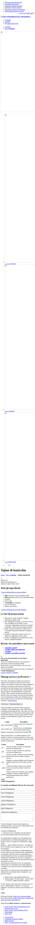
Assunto (8, 789)
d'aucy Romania (19, 910)
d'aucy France (9, 906)
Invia (3, 893)
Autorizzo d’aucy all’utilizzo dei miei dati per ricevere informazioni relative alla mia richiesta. (16, 834)
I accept (3, 672)
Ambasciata (9, 812)
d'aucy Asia (14, 908)
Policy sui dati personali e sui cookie (16, 922)
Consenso (8, 831)
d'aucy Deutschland (20, 906)
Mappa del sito (9, 921)
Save (3, 779)
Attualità (7, 22)
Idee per (10, 29)
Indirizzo (8, 804)
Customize (15, 672)
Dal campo (11, 23)
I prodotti (7, 27)
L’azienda (8, 20)
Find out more (12, 700)
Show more (5, 704)
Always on (16, 704)
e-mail (7, 800)
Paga (7, 808)
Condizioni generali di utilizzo (14, 919)
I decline (8, 672)
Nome (7, 793)
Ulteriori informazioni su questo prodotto (13, 592)
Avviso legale (9, 917)
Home (3, 575)
